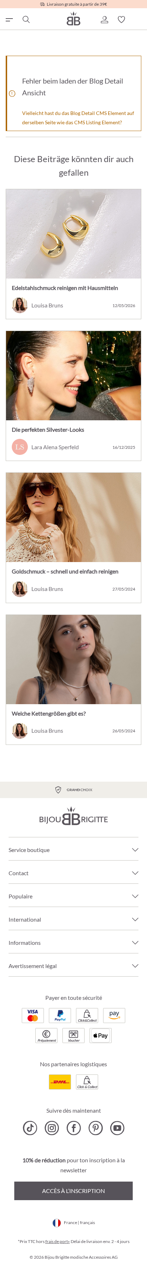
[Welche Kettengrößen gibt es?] (73, 659)
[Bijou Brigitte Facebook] (74, 1128)
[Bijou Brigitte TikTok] (30, 1128)
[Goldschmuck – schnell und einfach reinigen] (73, 517)
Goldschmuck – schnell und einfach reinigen (65, 571)
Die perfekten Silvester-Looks (48, 429)
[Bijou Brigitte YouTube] (117, 1128)
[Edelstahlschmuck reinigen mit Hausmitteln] (73, 234)
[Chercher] (25, 19)
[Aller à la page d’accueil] (73, 18)
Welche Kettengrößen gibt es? (49, 713)
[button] (104, 19)
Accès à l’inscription (73, 1190)
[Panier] (138, 19)
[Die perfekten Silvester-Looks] (73, 375)
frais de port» (57, 1241)
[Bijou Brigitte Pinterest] (95, 1128)
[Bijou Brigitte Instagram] (52, 1128)
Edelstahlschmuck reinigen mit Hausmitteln (65, 287)
